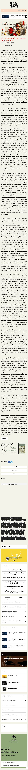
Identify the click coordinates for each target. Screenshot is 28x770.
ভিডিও (17, 532)
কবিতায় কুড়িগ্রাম (7, 522)
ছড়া (7, 525)
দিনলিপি (20, 525)
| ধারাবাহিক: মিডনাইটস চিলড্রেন (10, 628)
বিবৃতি (24, 529)
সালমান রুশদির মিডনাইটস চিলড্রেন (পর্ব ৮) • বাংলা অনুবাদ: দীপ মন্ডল (17, 16)
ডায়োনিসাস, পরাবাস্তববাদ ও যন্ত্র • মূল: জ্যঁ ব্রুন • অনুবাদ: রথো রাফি (14, 591)
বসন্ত (13, 529)
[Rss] (23, 10)
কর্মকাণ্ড (12, 522)
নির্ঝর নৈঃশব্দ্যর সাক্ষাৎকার (12, 688)
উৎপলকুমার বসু (13, 520)
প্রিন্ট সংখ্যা (3, 529)
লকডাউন (17, 534)
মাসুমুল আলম (21, 532)
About (2, 755)
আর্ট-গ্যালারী (11, 518)
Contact (12, 755)
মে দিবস (6, 534)
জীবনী (14, 525)
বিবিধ (21, 529)
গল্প (20, 522)
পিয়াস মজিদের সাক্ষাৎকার (12, 675)
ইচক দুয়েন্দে (3, 520)
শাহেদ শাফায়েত (4, 536)
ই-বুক (20, 518)
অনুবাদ (2, 518)
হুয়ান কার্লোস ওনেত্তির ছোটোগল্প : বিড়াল (14, 570)
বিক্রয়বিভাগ (17, 529)
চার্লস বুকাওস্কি (3, 525)
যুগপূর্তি (10, 534)
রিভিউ (13, 534)
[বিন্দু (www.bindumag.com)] (14, 737)
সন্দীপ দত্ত (13, 536)
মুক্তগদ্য (2, 534)
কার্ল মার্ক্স (16, 522)
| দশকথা (5, 671)
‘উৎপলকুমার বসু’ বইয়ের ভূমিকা (14, 558)
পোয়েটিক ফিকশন (9, 527)
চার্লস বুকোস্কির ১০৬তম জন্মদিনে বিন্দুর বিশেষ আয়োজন (14, 573)
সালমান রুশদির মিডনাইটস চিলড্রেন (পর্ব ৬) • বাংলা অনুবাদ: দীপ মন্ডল (16, 646)
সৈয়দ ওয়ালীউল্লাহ (4, 539)
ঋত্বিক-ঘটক (23, 520)
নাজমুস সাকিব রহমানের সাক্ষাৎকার (14, 682)
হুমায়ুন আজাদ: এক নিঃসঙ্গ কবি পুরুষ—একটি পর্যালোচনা (14, 587)
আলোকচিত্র (16, 518)
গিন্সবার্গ (23, 522)
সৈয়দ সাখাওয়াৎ (19, 539)
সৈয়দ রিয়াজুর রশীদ (11, 539)
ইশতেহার (8, 520)
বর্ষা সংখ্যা (9, 529)
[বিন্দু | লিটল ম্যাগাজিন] (14, 8)
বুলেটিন (5, 532)
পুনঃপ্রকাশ (3, 527)
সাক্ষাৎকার (23, 536)
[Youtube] (19, 10)
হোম (14, 473)
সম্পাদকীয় (18, 536)
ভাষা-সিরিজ (13, 532)
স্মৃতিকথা (24, 539)
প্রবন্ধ (24, 527)
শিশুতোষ (9, 536)
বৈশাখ (9, 532)
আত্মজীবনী (6, 518)
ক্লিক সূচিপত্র (4, 438)
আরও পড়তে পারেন (7, 696)
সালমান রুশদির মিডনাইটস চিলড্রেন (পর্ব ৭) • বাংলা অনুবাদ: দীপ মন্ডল (14, 582)
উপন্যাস (18, 520)
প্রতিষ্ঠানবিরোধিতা (20, 527)
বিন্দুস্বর (4, 760)
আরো (24, 696)
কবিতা (2, 522)
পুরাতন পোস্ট (14, 470)
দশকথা (17, 525)
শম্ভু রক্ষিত (21, 534)
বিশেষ (2, 532)
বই (6, 529)
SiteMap (7, 755)
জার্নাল (11, 525)
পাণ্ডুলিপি (24, 525)
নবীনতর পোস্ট (14, 466)
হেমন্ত (2, 541)
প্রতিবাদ (14, 527)
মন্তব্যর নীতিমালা (10, 484)
